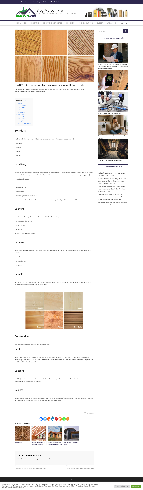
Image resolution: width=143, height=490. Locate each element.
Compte (39, 2)
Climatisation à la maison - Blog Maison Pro (112, 179)
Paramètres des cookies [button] (121, 486)
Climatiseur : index (104, 191)
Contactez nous (58, 2)
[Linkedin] (52, 419)
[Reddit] (48, 419)
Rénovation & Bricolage (52, 23)
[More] (67, 419)
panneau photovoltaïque (106, 202)
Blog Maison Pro (49, 10)
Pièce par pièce (21, 23)
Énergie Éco (70, 23)
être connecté (29, 459)
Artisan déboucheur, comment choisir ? (110, 113)
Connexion (24, 2)
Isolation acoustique (104, 91)
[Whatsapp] (64, 419)
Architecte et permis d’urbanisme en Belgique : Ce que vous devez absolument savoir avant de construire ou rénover (113, 66)
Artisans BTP (111, 23)
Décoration (34, 23)
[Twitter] (45, 419)
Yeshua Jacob (102, 173)
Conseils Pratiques (86, 23)
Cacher (25, 100)
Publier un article (47, 2)
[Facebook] (41, 419)
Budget (100, 23)
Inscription (32, 2)
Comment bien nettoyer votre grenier (110, 160)
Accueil (17, 2)
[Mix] (60, 419)
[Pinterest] (56, 419)
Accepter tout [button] (135, 486)
